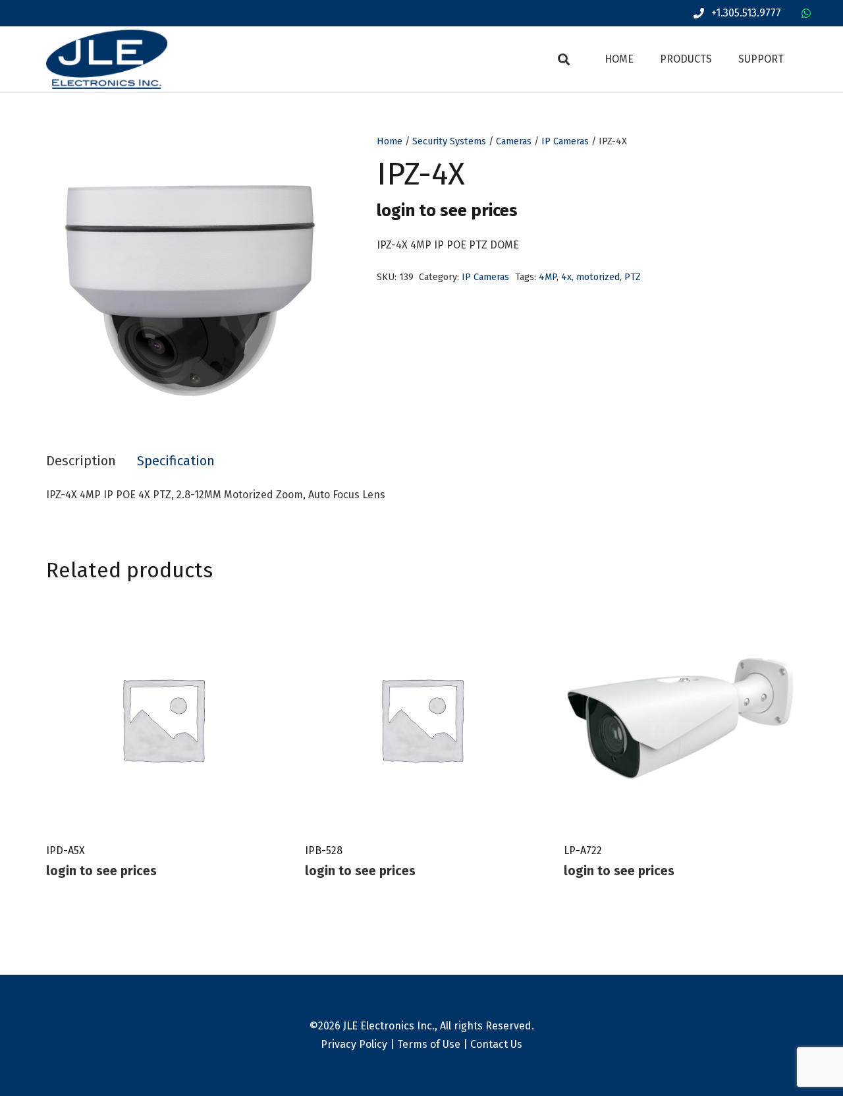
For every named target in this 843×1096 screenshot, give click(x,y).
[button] (564, 59)
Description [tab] (81, 461)
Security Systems (449, 141)
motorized (598, 277)
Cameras (513, 141)
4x (566, 277)
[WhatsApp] (806, 13)
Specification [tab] (176, 461)
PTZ (632, 277)
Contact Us (496, 1044)
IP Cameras (565, 141)
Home (389, 141)
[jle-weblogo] (106, 59)
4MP (548, 277)
